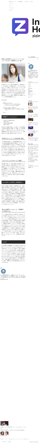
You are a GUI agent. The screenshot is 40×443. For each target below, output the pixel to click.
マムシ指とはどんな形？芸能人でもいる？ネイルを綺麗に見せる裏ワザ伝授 (33, 147)
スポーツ (29, 86)
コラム (29, 85)
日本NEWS (30, 88)
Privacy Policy (4, 441)
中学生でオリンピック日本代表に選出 (12, 104)
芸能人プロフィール (13, 1)
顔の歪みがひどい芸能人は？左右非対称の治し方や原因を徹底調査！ (33, 160)
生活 (29, 92)
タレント (10, 5)
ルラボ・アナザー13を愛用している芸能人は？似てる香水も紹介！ (33, 157)
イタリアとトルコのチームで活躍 (11, 105)
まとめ (4, 112)
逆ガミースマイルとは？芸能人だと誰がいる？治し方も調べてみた (33, 150)
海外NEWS (30, 90)
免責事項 (9, 441)
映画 (29, 89)
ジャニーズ (11, 3)
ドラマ (29, 87)
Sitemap (26, 1)
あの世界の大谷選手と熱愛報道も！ (10, 107)
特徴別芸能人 (20, 1)
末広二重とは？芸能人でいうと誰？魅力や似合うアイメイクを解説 (33, 153)
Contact (31, 1)
